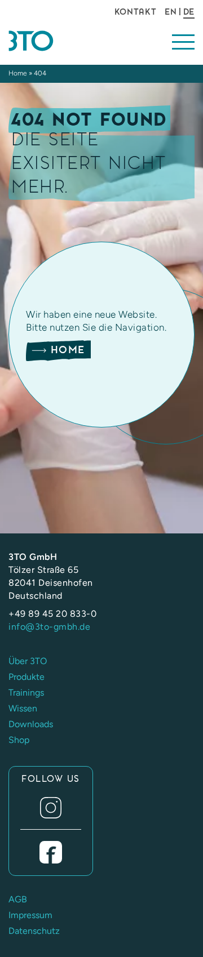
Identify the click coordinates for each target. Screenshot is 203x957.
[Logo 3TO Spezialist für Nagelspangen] (50, 41)
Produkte (26, 676)
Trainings (26, 692)
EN (170, 11)
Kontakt (135, 11)
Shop (18, 740)
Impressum (30, 915)
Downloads (30, 724)
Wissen (22, 708)
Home (17, 73)
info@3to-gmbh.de (49, 626)
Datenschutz (34, 930)
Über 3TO (27, 661)
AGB (17, 899)
